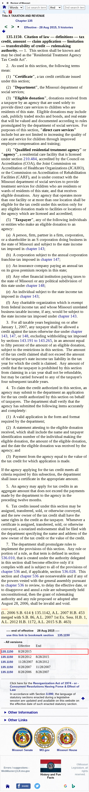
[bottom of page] (3, 32)
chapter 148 (35, 285)
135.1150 (7, 651)
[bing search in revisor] (73, 787)
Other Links (17, 720)
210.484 (30, 159)
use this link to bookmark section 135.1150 (38, 635)
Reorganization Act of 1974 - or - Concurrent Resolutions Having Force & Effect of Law (44, 686)
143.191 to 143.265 (36, 340)
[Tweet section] (37, 788)
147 (13, 336)
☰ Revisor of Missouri (17, 3)
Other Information (23, 712)
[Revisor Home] (8, 787)
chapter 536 (10, 571)
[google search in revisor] (65, 786)
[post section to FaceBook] (23, 788)
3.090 (49, 694)
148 (25, 336)
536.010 (8, 558)
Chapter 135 (24, 20)
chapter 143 (35, 248)
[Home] (4, 7)
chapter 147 (50, 259)
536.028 (69, 571)
